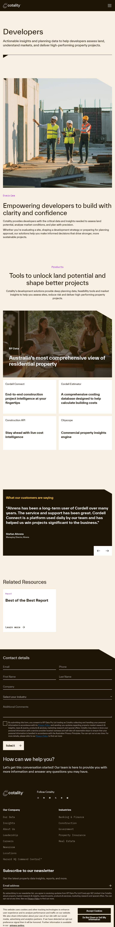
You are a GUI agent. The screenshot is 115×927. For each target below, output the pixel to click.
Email (5, 663)
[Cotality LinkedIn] (50, 798)
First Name (7, 672)
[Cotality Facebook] (44, 798)
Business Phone (65, 663)
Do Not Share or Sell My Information (94, 918)
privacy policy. (17, 925)
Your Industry (8, 692)
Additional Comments (12, 702)
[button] (98, 551)
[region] (57, 916)
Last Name (63, 672)
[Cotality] (12, 5)
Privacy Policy (44, 725)
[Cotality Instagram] (38, 798)
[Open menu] (109, 5)
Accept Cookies (94, 911)
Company (7, 682)
